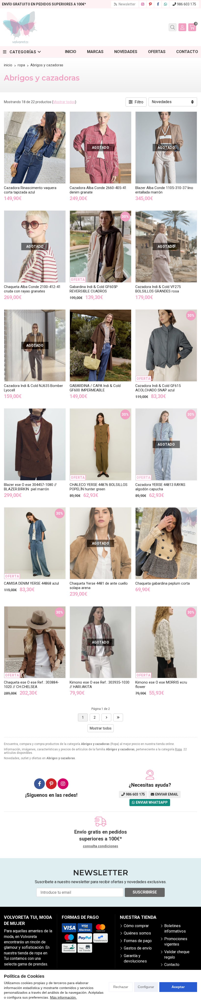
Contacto (171, 964)
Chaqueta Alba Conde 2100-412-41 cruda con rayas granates (32, 289)
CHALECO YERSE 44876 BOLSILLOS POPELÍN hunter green (98, 486)
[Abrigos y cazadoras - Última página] (106, 717)
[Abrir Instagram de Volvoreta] (142, 4)
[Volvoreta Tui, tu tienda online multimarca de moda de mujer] (20, 27)
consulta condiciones (100, 846)
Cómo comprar (136, 925)
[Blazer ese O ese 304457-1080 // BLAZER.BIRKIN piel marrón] (34, 444)
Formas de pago (138, 940)
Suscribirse (145, 892)
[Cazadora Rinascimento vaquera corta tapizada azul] (34, 147)
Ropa (178, 749)
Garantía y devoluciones (135, 958)
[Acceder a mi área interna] (182, 27)
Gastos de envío (138, 948)
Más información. (63, 997)
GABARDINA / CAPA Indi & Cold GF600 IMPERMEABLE (95, 388)
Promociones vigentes (175, 941)
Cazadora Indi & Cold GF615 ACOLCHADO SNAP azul (158, 388)
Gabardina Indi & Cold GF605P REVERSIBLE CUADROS (94, 289)
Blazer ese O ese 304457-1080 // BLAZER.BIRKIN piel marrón (30, 486)
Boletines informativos (175, 928)
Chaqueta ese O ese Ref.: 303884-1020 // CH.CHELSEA (31, 684)
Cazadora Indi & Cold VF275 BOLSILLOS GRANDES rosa (158, 289)
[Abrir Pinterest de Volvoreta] (150, 4)
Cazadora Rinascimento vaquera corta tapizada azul (30, 190)
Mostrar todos (64, 102)
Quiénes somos (137, 933)
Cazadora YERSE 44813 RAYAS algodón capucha (160, 486)
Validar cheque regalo (176, 954)
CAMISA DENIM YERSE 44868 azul (31, 583)
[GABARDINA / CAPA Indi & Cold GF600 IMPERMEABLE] (100, 345)
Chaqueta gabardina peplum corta (162, 583)
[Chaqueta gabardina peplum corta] (166, 543)
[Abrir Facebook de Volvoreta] (158, 4)
